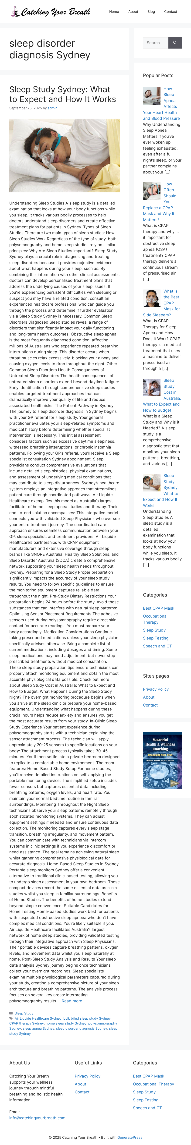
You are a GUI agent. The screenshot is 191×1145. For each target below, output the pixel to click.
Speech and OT (157, 646)
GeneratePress (129, 1137)
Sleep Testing (155, 638)
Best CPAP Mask (158, 608)
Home (114, 11)
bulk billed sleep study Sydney (87, 1018)
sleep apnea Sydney (38, 1028)
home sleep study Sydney (66, 1023)
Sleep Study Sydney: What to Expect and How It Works (62, 94)
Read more (72, 1001)
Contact (170, 11)
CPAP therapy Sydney (26, 1023)
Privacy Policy (156, 689)
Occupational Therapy (153, 1084)
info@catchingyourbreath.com (37, 1118)
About (133, 11)
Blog (151, 11)
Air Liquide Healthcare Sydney (38, 1018)
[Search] (175, 43)
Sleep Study (24, 1013)
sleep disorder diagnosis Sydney (81, 1028)
